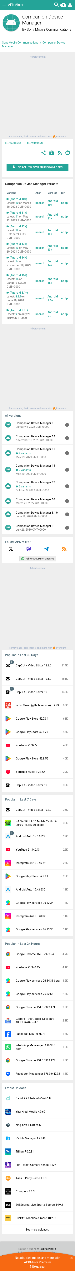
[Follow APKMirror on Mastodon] (28, 550)
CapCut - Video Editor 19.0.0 (33, 692)
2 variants (25, 453)
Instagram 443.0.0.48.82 (31, 916)
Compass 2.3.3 (25, 1191)
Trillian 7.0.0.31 (25, 1151)
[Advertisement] (37, 96)
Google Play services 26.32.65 (34, 994)
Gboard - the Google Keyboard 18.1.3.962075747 (35, 1020)
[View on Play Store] (51, 153)
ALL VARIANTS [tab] (13, 143)
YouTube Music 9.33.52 (30, 772)
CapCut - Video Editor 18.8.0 (33, 665)
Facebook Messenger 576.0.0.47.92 (38, 1073)
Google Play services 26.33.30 (34, 929)
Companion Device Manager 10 (35, 499)
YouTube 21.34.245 (28, 967)
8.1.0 (18, 296)
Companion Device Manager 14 (35, 436)
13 (16, 247)
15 (16, 279)
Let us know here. (46, 1248)
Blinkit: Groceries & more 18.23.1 (36, 1218)
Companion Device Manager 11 (35, 449)
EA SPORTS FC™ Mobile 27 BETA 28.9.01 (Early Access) (36, 823)
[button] (43, 153)
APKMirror (15, 5)
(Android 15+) (18, 275)
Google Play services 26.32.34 (34, 903)
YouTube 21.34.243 (28, 849)
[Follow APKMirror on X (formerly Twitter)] (10, 550)
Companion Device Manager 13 (35, 465)
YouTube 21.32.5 (26, 745)
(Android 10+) (18, 199)
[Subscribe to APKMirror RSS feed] (64, 550)
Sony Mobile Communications (49, 29)
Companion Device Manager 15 (35, 423)
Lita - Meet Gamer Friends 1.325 (36, 1165)
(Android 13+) (18, 243)
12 (16, 230)
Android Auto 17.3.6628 (30, 836)
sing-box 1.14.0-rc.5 (28, 1125)
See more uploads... (37, 1229)
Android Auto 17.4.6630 (30, 889)
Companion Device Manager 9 (34, 526)
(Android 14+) (18, 257)
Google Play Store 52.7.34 (32, 718)
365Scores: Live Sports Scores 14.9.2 (39, 1204)
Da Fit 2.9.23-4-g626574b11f (33, 1098)
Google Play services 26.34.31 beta (38, 980)
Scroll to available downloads (40, 167)
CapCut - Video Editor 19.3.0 (33, 785)
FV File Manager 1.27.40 (31, 1138)
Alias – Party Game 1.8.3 (31, 1178)
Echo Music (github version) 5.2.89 (37, 705)
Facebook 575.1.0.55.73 (30, 1034)
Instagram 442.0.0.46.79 (31, 863)
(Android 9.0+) (19, 310)
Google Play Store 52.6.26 (32, 732)
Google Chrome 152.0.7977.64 (35, 954)
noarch (39, 202)
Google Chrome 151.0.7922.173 (35, 1060)
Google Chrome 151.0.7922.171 (35, 1007)
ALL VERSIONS (35, 143)
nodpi (64, 202)
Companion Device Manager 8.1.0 (37, 512)
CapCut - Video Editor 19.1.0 (33, 678)
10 (16, 202)
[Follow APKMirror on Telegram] (46, 550)
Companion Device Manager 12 (35, 482)
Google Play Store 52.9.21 (32, 876)
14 (16, 261)
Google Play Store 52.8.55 (32, 758)
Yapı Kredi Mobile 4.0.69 (30, 1111)
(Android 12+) (18, 226)
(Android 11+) (18, 212)
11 (16, 216)
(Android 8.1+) (19, 292)
